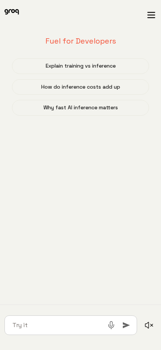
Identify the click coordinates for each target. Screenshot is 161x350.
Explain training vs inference (81, 65)
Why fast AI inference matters (80, 107)
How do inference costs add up (80, 86)
